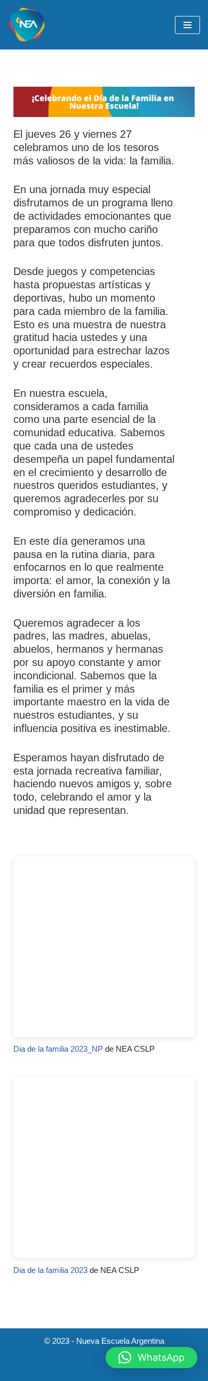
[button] (151, 1357)
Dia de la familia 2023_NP (58, 1048)
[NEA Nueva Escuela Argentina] (26, 24)
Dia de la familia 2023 (50, 1270)
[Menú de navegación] (187, 25)
